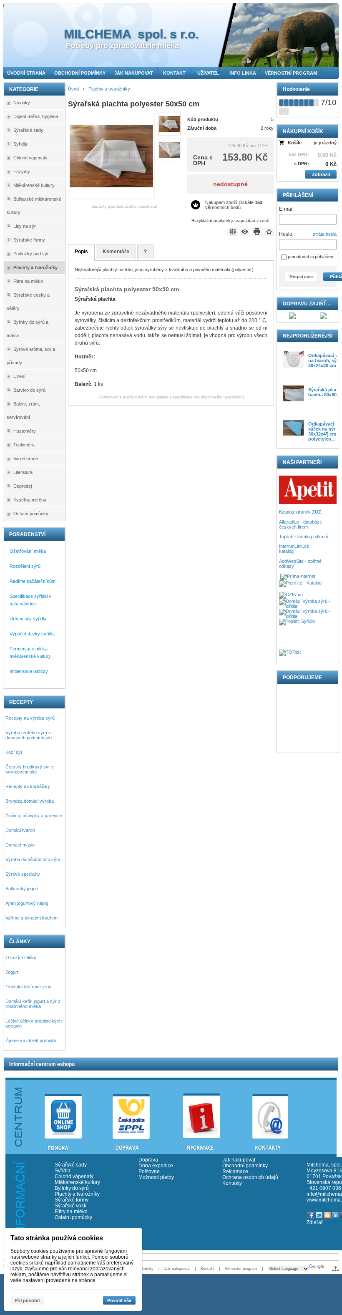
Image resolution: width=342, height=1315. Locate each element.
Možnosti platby (156, 1177)
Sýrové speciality (22, 874)
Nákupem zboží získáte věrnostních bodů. (233, 205)
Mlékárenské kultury (77, 1182)
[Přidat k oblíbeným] (269, 231)
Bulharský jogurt (21, 888)
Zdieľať (315, 1222)
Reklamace (235, 1171)
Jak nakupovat (238, 1160)
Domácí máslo (20, 844)
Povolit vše (119, 1300)
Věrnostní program (241, 1269)
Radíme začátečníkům (32, 581)
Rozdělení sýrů (25, 566)
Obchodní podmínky (245, 1166)
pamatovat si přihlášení (310, 256)
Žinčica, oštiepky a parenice (33, 815)
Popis (81, 251)
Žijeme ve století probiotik (31, 1040)
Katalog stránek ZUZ (300, 511)
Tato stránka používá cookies (56, 1238)
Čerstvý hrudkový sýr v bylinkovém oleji (29, 769)
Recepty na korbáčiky (27, 786)
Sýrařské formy (73, 1200)
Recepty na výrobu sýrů (30, 717)
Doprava (148, 1160)
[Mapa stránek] (335, 1268)
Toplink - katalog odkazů (303, 536)
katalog (286, 551)
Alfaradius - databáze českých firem (300, 524)
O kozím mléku (20, 957)
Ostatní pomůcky (73, 1217)
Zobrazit (321, 174)
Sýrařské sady (71, 1165)
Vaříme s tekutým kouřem (31, 917)
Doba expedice (155, 1166)
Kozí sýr (14, 752)
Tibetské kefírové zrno (28, 986)
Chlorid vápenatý (74, 1176)
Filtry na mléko (71, 1211)
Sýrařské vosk (70, 1206)
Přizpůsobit (27, 1300)
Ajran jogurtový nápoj (26, 903)
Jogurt (11, 972)
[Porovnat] (233, 231)
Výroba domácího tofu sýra (32, 859)
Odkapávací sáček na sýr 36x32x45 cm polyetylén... (322, 431)
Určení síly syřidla (28, 618)
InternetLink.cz (294, 546)
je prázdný (325, 142)
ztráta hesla (325, 234)
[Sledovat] (245, 231)
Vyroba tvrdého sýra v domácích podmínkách (28, 735)
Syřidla (62, 1171)
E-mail (286, 209)
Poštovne (149, 1171)
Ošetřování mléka (28, 551)
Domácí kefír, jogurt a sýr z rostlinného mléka (32, 1004)
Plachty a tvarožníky (77, 1194)
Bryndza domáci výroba (29, 801)
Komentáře (116, 251)
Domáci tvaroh (20, 830)
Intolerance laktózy (29, 671)
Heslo (285, 234)
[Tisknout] (257, 231)
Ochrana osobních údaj (248, 1177)
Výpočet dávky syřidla (32, 633)
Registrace (301, 276)
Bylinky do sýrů (72, 1188)
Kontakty (232, 1183)
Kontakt (207, 1269)
